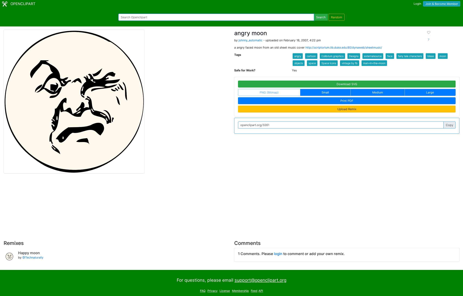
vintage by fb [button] (350, 63)
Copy (449, 125)
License (225, 291)
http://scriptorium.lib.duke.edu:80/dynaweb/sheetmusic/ (343, 47)
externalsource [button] (373, 56)
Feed (254, 291)
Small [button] (325, 92)
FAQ (202, 291)
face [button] (389, 56)
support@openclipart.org (260, 280)
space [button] (312, 63)
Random (336, 17)
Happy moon (29, 253)
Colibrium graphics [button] (332, 56)
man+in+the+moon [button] (374, 63)
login (278, 254)
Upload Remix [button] (346, 109)
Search (321, 17)
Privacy (212, 291)
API (260, 291)
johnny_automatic (250, 40)
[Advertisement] (231, 204)
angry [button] (297, 56)
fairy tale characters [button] (410, 56)
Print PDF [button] (346, 101)
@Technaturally (32, 257)
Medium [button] (377, 92)
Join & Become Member (441, 4)
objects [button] (298, 63)
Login (417, 3)
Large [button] (430, 92)
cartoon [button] (311, 56)
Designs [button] (353, 56)
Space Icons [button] (328, 63)
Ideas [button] (430, 56)
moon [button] (442, 56)
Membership (240, 291)
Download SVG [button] (347, 84)
